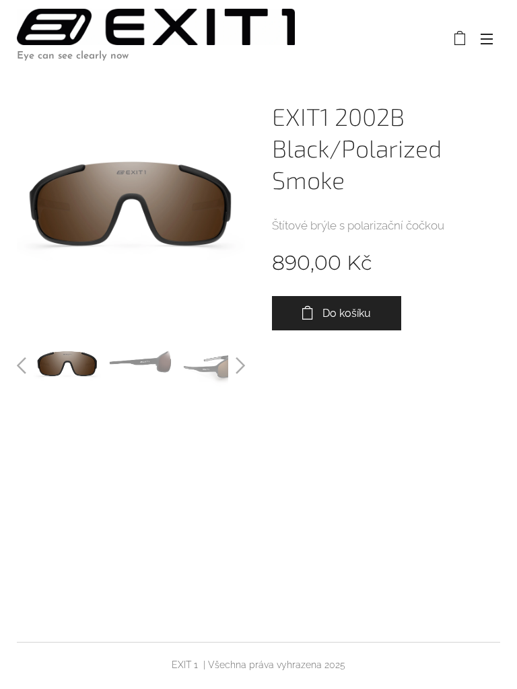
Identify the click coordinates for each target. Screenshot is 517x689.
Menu (486, 38)
